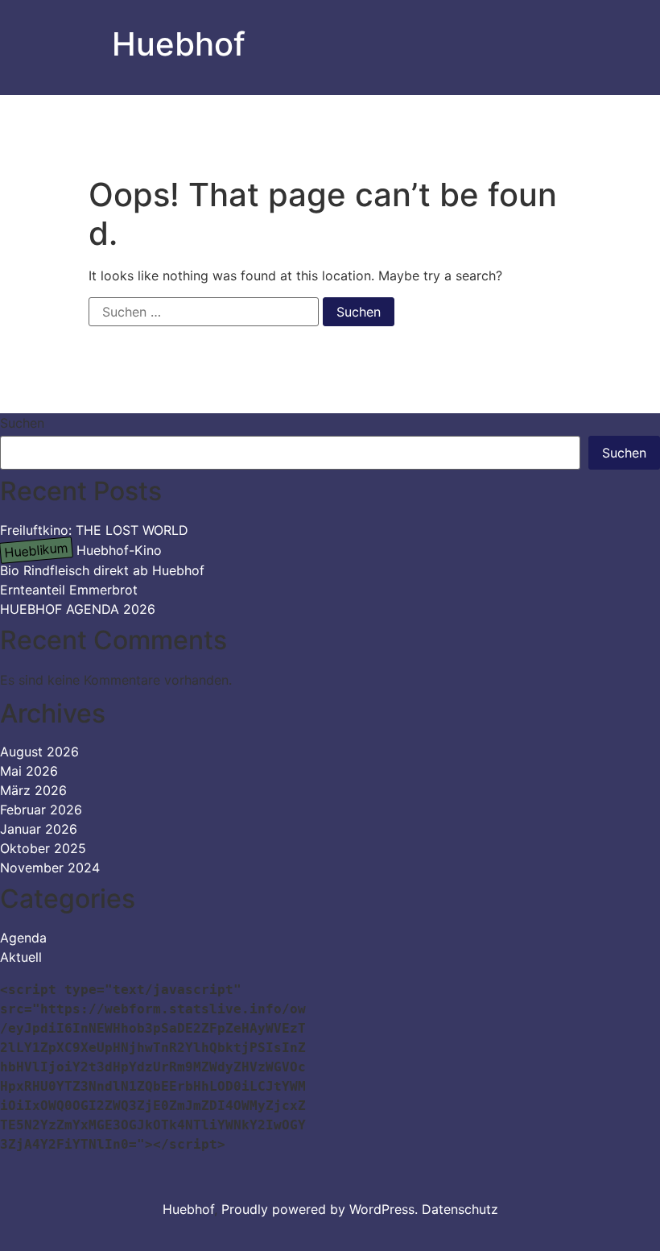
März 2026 (33, 790)
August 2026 (39, 752)
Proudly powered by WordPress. (321, 1209)
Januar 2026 (38, 829)
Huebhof (178, 44)
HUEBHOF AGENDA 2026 (77, 609)
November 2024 (50, 868)
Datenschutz (460, 1209)
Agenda (23, 938)
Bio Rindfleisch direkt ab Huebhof (102, 570)
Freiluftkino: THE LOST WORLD (94, 530)
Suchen (22, 422)
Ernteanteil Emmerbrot (69, 590)
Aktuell (21, 957)
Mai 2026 (29, 771)
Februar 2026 (41, 810)
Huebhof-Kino (82, 550)
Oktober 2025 (43, 848)
